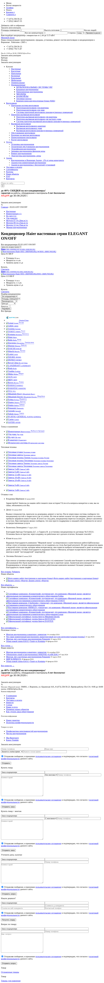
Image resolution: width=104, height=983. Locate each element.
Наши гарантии (13, 720)
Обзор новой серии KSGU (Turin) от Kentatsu (25, 641)
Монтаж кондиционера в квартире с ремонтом (26, 634)
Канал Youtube (12, 740)
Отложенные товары (10, 972)
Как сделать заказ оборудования (20, 712)
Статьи (9, 705)
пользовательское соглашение (48, 756)
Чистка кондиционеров (16, 733)
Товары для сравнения (10, 981)
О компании (11, 696)
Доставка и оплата (14, 700)
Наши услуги (12, 707)
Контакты (10, 698)
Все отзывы (6, 572)
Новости (10, 702)
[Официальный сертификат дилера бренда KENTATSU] (30, 619)
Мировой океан (8, 38)
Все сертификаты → (10, 628)
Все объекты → (7, 585)
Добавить (16, 572)
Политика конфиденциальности (20, 723)
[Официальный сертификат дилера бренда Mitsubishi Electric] (33, 617)
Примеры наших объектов (17, 709)
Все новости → (7, 666)
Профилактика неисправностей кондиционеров (27, 731)
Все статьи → (7, 646)
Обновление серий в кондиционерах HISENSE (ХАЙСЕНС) (32, 654)
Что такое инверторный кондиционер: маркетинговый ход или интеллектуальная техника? (45, 637)
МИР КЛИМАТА (13, 659)
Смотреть (5, 269)
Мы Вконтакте (12, 738)
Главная (4, 207)
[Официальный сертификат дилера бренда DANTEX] (29, 621)
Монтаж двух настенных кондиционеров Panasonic (28, 639)
